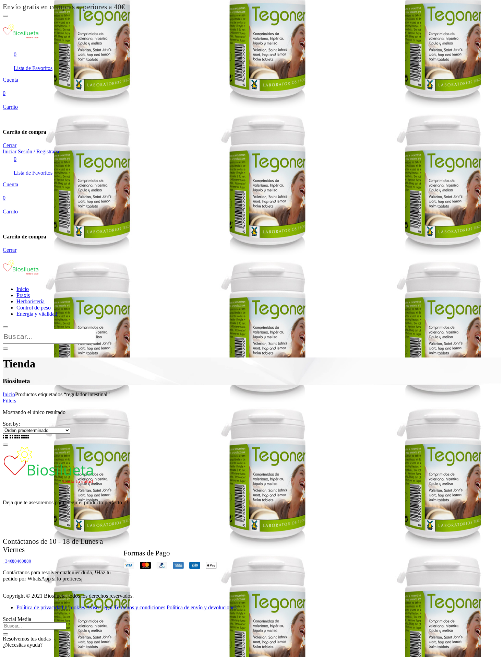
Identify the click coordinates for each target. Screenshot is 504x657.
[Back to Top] (5, 445)
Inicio (22, 289)
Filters (9, 400)
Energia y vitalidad (36, 314)
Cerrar (9, 145)
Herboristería (30, 301)
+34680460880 (17, 561)
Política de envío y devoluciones (202, 607)
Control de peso (33, 307)
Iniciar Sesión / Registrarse (31, 151)
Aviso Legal (99, 607)
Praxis (23, 295)
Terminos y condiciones (139, 607)
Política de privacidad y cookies (50, 607)
